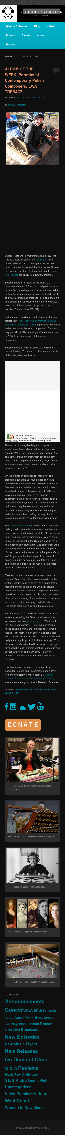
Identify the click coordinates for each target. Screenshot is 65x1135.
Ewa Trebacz (11, 274)
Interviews (42, 1017)
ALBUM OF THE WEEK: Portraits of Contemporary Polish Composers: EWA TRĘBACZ (24, 80)
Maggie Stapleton (17, 104)
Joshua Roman (39, 1023)
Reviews (38, 689)
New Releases (21, 1050)
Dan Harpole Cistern (20, 525)
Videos (40, 1093)
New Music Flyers (21, 1044)
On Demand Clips (23, 689)
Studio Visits (50, 689)
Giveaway (9, 1018)
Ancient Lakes (34, 621)
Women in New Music (25, 1107)
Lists (8, 1029)
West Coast (17, 1100)
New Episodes (22, 1036)
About (41, 35)
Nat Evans (40, 259)
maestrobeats (38, 97)
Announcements (25, 1001)
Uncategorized (18, 1087)
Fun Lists (49, 1010)
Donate (10, 44)
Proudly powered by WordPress (32, 1127)
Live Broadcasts (26, 1029)
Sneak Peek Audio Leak (21, 1074)
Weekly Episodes (16, 26)
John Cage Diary (15, 1024)
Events (26, 35)
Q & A (11, 1068)
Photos (10, 35)
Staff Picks (16, 1080)
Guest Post (23, 1017)
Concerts (16, 1009)
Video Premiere (19, 1093)
